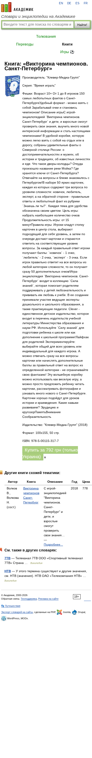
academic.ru (17, 7)
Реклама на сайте (48, 598)
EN (61, 3)
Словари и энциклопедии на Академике (38, 16)
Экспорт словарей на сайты (17, 612)
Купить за (50, 453)
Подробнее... (53, 544)
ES (77, 3)
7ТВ (7, 558)
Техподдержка (29, 598)
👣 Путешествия (10, 606)
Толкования (46, 36)
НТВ (7, 571)
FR (86, 3)
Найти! (82, 25)
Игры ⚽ (67, 52)
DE (69, 3)
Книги (67, 44)
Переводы (24, 44)
